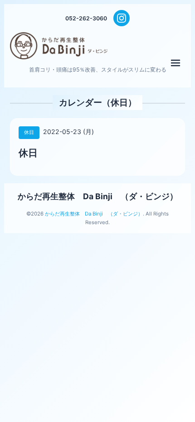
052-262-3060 (86, 18)
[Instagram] (121, 18)
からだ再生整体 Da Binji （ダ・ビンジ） (98, 196)
